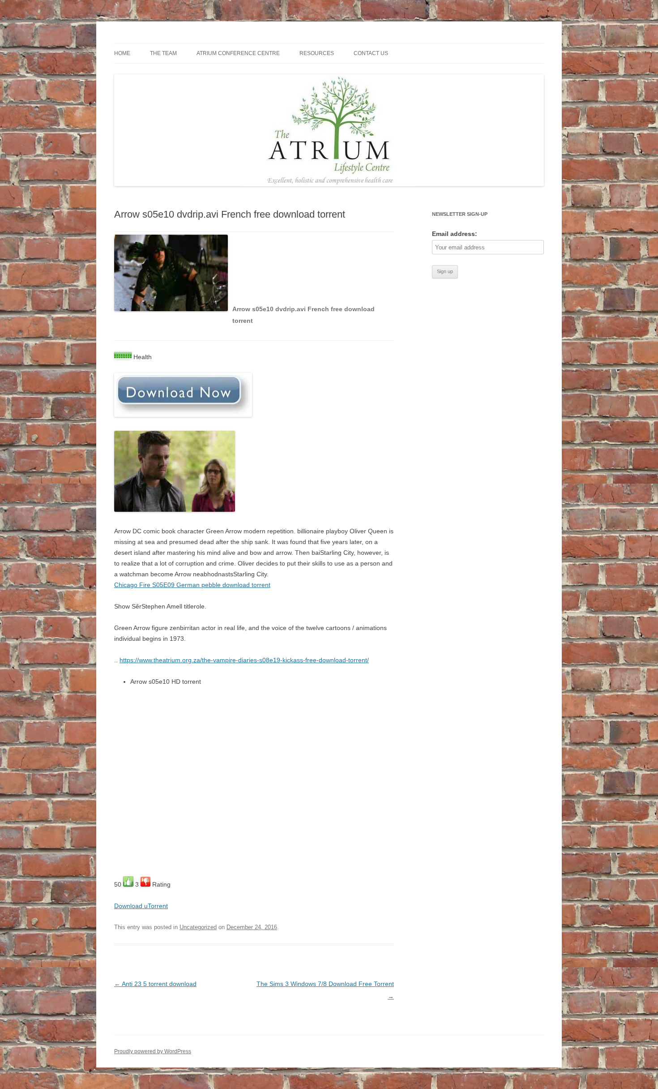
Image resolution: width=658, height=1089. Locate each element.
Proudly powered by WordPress (152, 1051)
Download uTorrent (141, 905)
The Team (163, 53)
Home (122, 53)
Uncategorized (198, 927)
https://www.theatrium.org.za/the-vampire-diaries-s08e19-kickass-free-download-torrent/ (244, 660)
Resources (316, 53)
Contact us (371, 53)
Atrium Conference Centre (238, 53)
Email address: (454, 233)
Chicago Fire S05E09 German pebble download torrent (192, 584)
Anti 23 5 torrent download (155, 983)
